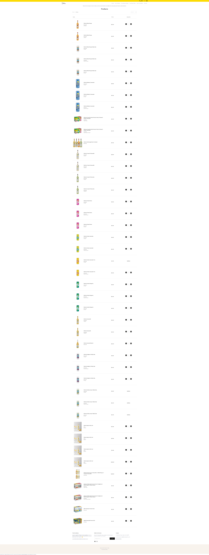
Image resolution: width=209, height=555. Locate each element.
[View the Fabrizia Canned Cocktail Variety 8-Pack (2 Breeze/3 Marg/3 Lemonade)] (78, 119)
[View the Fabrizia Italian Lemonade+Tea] (78, 261)
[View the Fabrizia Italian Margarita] (78, 285)
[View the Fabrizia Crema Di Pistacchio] (78, 178)
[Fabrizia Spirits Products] (64, 3)
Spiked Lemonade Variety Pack (89, 520)
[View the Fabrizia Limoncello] (78, 320)
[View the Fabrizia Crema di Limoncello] (78, 154)
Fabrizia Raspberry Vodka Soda (89, 354)
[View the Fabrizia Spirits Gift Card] (78, 426)
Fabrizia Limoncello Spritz (88, 343)
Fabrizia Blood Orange (88, 23)
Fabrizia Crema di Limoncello (89, 153)
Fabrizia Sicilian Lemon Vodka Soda (90, 401)
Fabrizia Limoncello (87, 330)
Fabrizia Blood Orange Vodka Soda (90, 58)
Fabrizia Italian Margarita (88, 283)
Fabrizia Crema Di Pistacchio (89, 177)
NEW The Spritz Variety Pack (89, 508)
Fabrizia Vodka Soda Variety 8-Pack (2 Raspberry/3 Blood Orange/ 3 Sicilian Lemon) (93, 485)
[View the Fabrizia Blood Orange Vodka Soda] (78, 48)
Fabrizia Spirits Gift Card (88, 425)
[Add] (131, 24)
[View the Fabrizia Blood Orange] (78, 24)
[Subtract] (126, 24)
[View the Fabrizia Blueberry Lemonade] (78, 83)
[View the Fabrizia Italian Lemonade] (78, 237)
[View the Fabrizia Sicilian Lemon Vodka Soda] (78, 391)
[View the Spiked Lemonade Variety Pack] (78, 521)
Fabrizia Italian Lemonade (88, 236)
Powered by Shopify (104, 549)
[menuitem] (140, 1)
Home (73, 12)
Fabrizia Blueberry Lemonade (89, 82)
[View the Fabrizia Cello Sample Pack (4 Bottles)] (78, 143)
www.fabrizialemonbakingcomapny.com (80, 538)
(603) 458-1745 (118, 538)
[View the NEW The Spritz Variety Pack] (78, 509)
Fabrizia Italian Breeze (88, 200)
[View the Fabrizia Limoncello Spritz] (78, 344)
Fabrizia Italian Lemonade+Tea (89, 259)
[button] (143, 1)
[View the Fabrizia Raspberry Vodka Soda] (78, 356)
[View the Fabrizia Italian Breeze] (78, 202)
